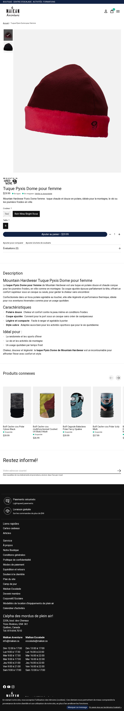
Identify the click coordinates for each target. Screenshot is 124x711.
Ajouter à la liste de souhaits (38, 242)
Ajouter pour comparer (13, 242)
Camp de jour (10, 584)
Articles (7, 533)
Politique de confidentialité (17, 560)
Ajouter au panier (55, 234)
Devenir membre (11, 594)
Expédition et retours (14, 569)
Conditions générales (14, 555)
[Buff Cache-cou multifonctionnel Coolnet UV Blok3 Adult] (47, 405)
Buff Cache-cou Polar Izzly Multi (106, 428)
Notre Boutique (11, 550)
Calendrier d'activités (14, 608)
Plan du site (9, 579)
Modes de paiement (13, 565)
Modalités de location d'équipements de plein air (28, 603)
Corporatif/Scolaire (13, 598)
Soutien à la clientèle (14, 574)
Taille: (6, 220)
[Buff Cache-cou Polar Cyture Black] (17, 405)
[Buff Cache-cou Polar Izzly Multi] (107, 405)
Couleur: (7, 208)
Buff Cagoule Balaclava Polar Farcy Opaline (74, 428)
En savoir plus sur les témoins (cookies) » (105, 707)
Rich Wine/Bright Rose (26, 214)
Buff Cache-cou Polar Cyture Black (13, 428)
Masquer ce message (77, 707)
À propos (8, 545)
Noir (7, 214)
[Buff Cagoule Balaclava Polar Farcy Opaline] (77, 405)
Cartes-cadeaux (11, 528)
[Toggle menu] (118, 11)
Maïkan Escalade (12, 589)
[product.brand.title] (62, 181)
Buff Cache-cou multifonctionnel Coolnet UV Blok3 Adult (45, 429)
